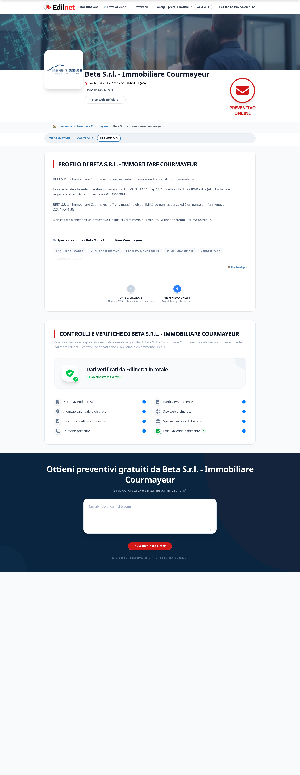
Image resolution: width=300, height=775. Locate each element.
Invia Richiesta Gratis (149, 546)
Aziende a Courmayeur (92, 126)
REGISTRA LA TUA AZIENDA (234, 7)
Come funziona (88, 7)
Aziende (66, 126)
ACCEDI (201, 7)
